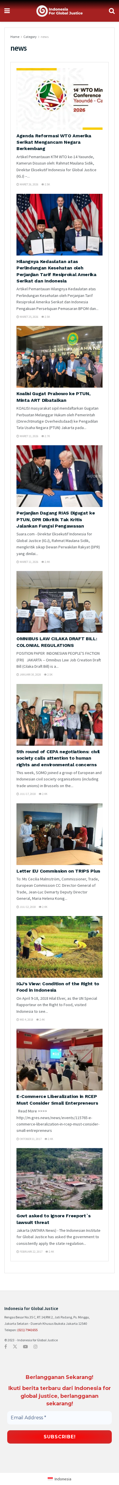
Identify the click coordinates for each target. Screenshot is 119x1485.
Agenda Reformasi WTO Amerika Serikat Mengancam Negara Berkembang (53, 142)
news (45, 36)
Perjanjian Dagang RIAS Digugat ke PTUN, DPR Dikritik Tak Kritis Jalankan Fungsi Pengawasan (55, 519)
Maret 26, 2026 (28, 184)
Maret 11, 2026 (28, 436)
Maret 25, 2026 (28, 317)
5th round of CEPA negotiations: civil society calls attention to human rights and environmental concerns (58, 758)
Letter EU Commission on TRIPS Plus (58, 871)
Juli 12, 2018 (27, 907)
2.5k (47, 184)
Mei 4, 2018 (26, 1019)
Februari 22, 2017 (30, 1252)
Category (30, 36)
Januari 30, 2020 (30, 674)
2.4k (47, 562)
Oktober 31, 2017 (30, 1139)
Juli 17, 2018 (27, 794)
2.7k (47, 436)
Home (14, 36)
